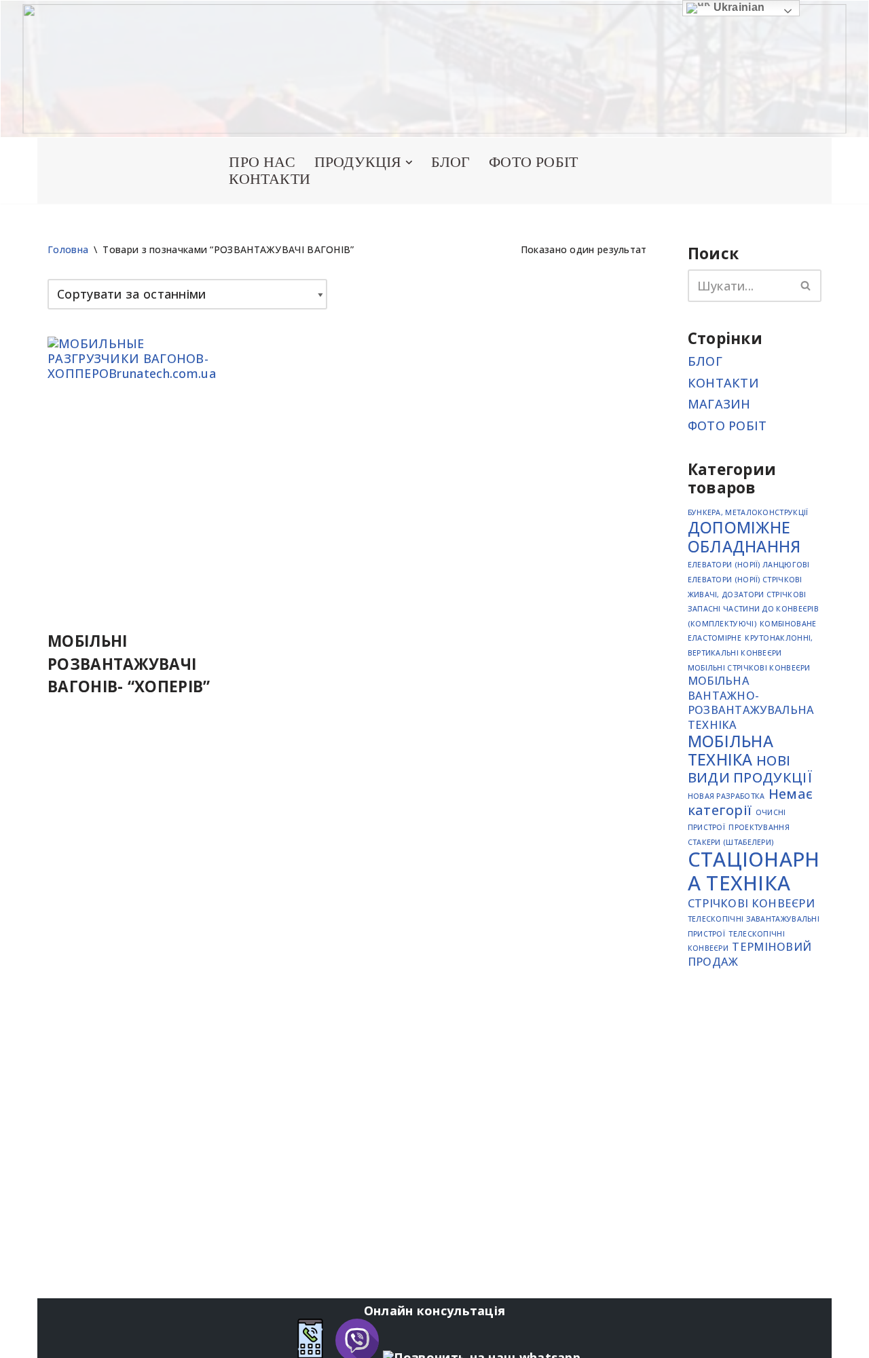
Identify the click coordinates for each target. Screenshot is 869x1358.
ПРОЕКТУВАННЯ (759, 827)
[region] (434, 69)
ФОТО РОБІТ (533, 162)
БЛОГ (450, 162)
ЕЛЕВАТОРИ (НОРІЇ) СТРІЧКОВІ (745, 579)
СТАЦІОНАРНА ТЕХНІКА (754, 871)
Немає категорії (750, 802)
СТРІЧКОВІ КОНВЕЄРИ (751, 903)
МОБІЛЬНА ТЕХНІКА (730, 750)
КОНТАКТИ (269, 179)
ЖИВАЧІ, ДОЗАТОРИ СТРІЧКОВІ (747, 594)
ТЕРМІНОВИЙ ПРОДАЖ (750, 954)
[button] (409, 162)
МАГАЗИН (719, 404)
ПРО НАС (262, 162)
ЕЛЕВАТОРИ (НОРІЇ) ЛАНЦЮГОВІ (749, 564)
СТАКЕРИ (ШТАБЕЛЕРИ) (731, 842)
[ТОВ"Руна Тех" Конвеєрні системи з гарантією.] (122, 170)
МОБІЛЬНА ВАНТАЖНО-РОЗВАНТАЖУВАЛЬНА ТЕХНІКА (751, 702)
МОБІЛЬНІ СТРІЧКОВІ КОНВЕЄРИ (749, 668)
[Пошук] (806, 285)
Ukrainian (737, 7)
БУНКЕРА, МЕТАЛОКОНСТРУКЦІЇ (748, 512)
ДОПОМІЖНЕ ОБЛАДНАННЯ (744, 536)
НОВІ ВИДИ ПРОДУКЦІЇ (750, 769)
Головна (68, 249)
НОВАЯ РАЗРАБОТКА (726, 796)
